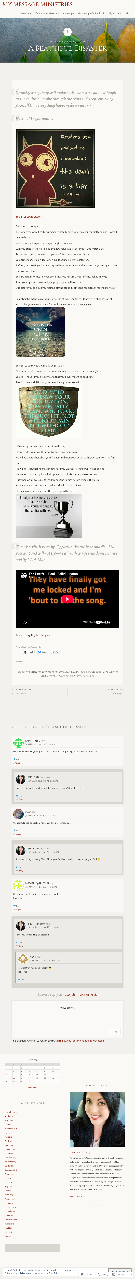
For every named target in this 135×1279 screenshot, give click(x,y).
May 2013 (8, 1187)
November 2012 (10, 1211)
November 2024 (11, 1112)
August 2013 (9, 1174)
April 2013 (8, 1191)
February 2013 (10, 1199)
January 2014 (9, 1154)
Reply (18, 763)
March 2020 (9, 1120)
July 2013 (8, 1178)
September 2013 (11, 1170)
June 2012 (8, 1232)
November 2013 (10, 1162)
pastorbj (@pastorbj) (37, 883)
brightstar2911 (33, 671)
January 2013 (9, 1203)
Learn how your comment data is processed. (79, 1040)
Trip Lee (80, 675)
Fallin (82, 671)
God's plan (96, 671)
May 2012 (8, 1236)
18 (37, 1074)
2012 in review (21, 692)
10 (29, 1071)
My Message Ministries (37, 4)
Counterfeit (115, 692)
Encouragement (50, 671)
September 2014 (11, 1129)
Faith (75, 671)
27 (53, 1078)
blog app (46, 635)
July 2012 (8, 1228)
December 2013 (10, 1158)
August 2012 (9, 1224)
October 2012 (9, 1215)
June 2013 (8, 1182)
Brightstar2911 (81, 1152)
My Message (25, 13)
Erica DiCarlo (65, 671)
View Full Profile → (77, 1196)
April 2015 (9, 1124)
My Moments (116, 13)
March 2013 (9, 1195)
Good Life (107, 671)
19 (45, 1074)
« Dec (30, 1088)
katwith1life (72, 994)
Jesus (43, 675)
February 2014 (10, 1149)
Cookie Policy (53, 1273)
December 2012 (10, 1207)
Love (49, 675)
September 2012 (11, 1220)
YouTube (89, 675)
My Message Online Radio (91, 13)
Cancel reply (89, 994)
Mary (28, 812)
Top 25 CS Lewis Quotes (29, 216)
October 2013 (9, 1166)
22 (14, 1078)
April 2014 (9, 1141)
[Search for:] (128, 13)
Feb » (35, 1088)
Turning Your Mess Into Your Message (54, 13)
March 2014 (9, 1145)
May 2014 (8, 1137)
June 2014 (8, 1133)
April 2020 (9, 1116)
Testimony (71, 675)
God (88, 671)
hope (115, 671)
